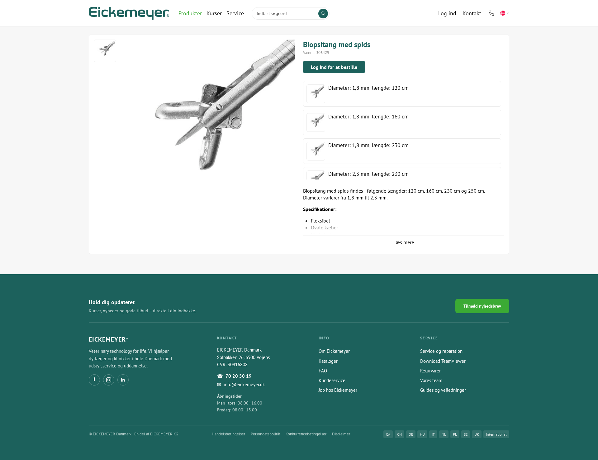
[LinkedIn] (123, 380)
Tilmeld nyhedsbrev (482, 306)
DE (411, 434)
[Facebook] (94, 380)
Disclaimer (341, 434)
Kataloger (328, 361)
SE (465, 434)
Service (235, 13)
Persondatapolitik (265, 434)
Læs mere (403, 242)
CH (399, 434)
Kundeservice (332, 380)
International (496, 434)
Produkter (190, 13)
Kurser (214, 13)
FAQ (323, 371)
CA (388, 434)
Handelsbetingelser (228, 434)
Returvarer (430, 371)
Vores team (431, 380)
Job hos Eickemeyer (338, 390)
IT (433, 434)
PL (455, 434)
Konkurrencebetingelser (306, 434)
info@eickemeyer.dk (244, 384)
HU (422, 434)
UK (476, 434)
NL (444, 434)
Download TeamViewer (443, 361)
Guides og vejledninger (443, 390)
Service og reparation (441, 351)
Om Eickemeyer (334, 351)
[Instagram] (108, 380)
